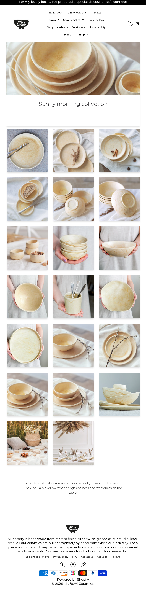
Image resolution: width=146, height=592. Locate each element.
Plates (98, 12)
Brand (68, 34)
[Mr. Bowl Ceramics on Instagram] (73, 566)
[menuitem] (55, 12)
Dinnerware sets (77, 12)
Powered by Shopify (73, 580)
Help (82, 34)
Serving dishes (72, 19)
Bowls (52, 19)
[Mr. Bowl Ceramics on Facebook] (62, 566)
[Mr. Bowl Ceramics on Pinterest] (83, 566)
